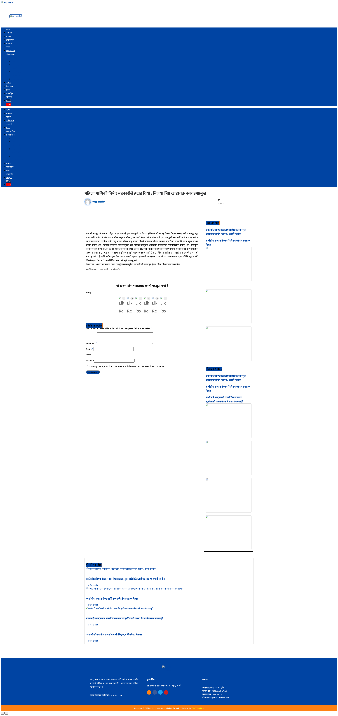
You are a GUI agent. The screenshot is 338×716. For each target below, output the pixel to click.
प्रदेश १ (14, 58)
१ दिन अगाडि (93, 585)
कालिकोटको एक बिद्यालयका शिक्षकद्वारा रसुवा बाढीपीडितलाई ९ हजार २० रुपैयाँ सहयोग (226, 232)
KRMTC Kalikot (198, 708)
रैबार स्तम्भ (9, 86)
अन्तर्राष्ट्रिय (9, 93)
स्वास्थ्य (8, 36)
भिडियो (8, 100)
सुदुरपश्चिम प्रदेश (18, 79)
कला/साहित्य (10, 50)
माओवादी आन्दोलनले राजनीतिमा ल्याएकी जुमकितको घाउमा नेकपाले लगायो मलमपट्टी (224, 400)
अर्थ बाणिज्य (10, 40)
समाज (8, 82)
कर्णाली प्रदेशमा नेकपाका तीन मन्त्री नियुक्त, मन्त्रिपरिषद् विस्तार (114, 635)
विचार (8, 89)
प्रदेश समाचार (10, 54)
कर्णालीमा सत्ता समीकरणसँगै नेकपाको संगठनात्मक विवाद (112, 599)
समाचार (9, 32)
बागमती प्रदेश (17, 65)
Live (9, 104)
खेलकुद (9, 97)
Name (89, 349)
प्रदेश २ (14, 61)
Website (90, 360)
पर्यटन (8, 47)
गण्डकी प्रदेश (16, 68)
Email (89, 355)
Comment (91, 343)
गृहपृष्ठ (8, 29)
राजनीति (9, 43)
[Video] (149, 692)
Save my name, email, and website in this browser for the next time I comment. (127, 366)
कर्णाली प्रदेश (17, 75)
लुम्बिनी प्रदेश (17, 72)
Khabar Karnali (172, 708)
